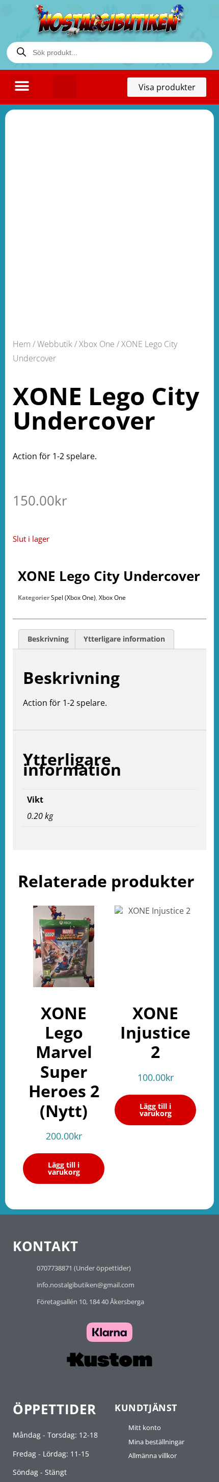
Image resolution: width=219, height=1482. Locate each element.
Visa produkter (172, 89)
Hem (22, 344)
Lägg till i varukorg (64, 1168)
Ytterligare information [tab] (124, 639)
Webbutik (54, 344)
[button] (21, 86)
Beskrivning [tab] (48, 639)
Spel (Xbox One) (73, 597)
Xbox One (97, 344)
